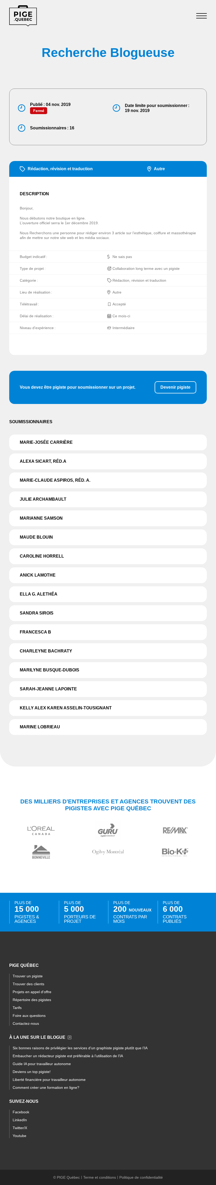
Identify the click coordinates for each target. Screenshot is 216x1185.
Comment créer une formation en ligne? (46, 1087)
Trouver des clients (28, 984)
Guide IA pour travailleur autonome (42, 1064)
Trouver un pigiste (28, 976)
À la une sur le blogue (37, 1037)
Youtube (19, 1136)
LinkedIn (20, 1120)
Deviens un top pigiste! (32, 1072)
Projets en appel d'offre (32, 992)
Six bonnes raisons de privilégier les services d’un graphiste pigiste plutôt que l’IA (80, 1048)
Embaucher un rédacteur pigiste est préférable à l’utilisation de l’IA (68, 1056)
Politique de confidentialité (141, 1177)
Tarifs (17, 1008)
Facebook (21, 1112)
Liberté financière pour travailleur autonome (49, 1079)
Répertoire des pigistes (32, 1000)
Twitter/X (20, 1128)
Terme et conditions (99, 1177)
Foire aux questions (29, 1015)
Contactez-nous (26, 1023)
